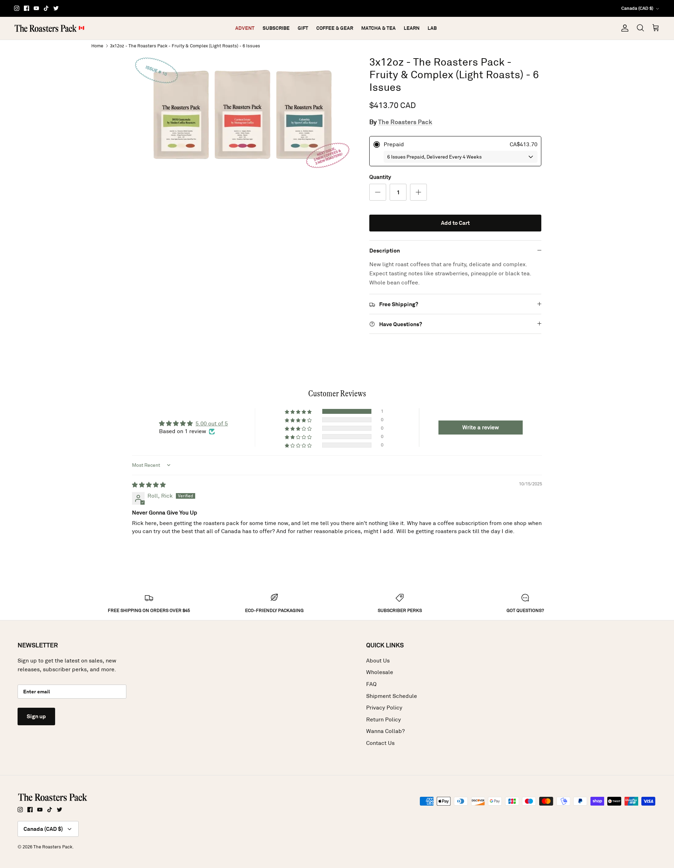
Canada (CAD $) (637, 8)
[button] (299, 411)
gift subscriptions (304, 8)
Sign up (36, 716)
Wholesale (379, 672)
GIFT (303, 28)
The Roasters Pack (405, 122)
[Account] (623, 28)
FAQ (371, 684)
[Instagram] (16, 8)
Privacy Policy (384, 707)
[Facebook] (26, 8)
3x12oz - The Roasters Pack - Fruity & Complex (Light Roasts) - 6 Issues (185, 45)
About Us (378, 660)
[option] (243, 115)
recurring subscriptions (363, 8)
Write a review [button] (480, 427)
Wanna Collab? (385, 731)
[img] (149, 485)
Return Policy (383, 719)
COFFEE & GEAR (334, 28)
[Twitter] (56, 8)
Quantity (380, 177)
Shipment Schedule (391, 696)
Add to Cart (455, 223)
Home (97, 45)
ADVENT (245, 28)
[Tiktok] (46, 8)
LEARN (411, 28)
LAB (432, 28)
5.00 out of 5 (212, 423)
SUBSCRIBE (276, 28)
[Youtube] (36, 8)
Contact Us (380, 743)
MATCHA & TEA (378, 28)
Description (384, 250)
